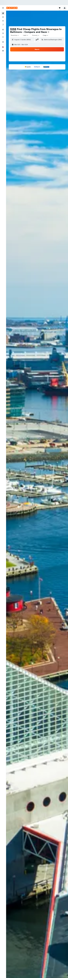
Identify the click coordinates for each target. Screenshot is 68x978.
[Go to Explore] (3, 33)
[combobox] (36, 35)
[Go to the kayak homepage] (11, 8)
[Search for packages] (3, 24)
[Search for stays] (3, 17)
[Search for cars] (3, 21)
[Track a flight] (3, 37)
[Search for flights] (3, 13)
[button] (3, 8)
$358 (13, 29)
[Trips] (3, 42)
